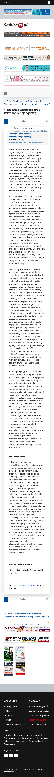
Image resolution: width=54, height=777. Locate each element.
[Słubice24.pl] (16, 24)
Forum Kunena (33, 624)
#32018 (34, 128)
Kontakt (7, 2)
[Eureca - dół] (27, 639)
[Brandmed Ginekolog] (27, 78)
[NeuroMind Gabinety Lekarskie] (27, 58)
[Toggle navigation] (6, 93)
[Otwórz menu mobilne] (49, 2)
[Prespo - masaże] (27, 68)
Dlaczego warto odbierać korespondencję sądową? (20, 135)
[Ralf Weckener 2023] (20, 668)
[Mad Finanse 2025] (27, 48)
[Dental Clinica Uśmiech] (9, 668)
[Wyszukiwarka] (44, 2)
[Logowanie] (36, 2)
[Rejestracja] (40, 2)
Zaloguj (16, 585)
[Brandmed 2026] (27, 11)
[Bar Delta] (27, 629)
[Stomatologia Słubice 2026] (27, 34)
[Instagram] (11, 755)
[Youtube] (16, 755)
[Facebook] (6, 755)
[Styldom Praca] (9, 653)
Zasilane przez (20, 624)
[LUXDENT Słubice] (20, 653)
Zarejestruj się (28, 585)
